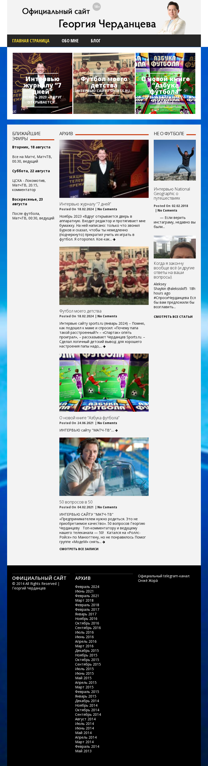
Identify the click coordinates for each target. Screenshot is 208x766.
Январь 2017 (85, 614)
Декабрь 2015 (87, 650)
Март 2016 (84, 645)
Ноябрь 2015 (86, 655)
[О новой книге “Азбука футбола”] (104, 383)
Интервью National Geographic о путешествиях (172, 193)
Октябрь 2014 (87, 709)
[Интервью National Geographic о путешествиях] (175, 160)
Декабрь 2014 (87, 700)
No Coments (107, 209)
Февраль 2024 (87, 586)
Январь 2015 (85, 696)
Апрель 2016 (86, 641)
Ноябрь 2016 (86, 618)
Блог (95, 41)
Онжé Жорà (148, 580)
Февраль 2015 (87, 691)
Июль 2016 (84, 632)
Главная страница (30, 41)
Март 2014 (84, 741)
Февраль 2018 (87, 604)
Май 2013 (83, 750)
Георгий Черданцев (29, 588)
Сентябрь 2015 (88, 664)
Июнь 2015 (84, 673)
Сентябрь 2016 (88, 627)
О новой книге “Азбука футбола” (165, 85)
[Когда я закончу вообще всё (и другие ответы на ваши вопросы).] (175, 256)
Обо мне (70, 41)
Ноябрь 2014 (86, 705)
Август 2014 (85, 719)
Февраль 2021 (87, 595)
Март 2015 (84, 687)
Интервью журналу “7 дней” (42, 85)
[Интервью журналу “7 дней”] (104, 169)
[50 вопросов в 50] (104, 467)
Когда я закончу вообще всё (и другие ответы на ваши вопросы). (174, 270)
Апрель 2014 (86, 737)
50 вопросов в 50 (76, 502)
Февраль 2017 (87, 609)
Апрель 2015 (86, 682)
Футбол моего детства (104, 82)
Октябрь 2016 (87, 623)
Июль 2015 (84, 668)
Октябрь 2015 (87, 659)
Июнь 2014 (84, 728)
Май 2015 (83, 677)
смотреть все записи (78, 549)
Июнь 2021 (84, 591)
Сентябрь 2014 (88, 714)
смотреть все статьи (173, 317)
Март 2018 (84, 600)
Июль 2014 (84, 723)
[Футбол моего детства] (104, 276)
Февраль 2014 (87, 746)
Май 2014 (83, 732)
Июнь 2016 (84, 636)
